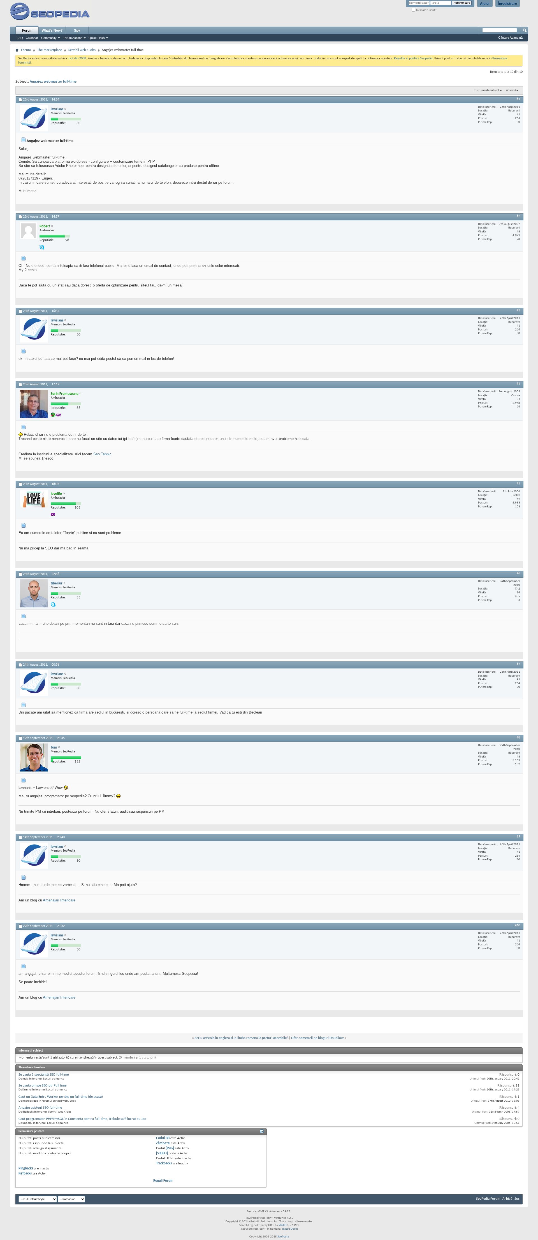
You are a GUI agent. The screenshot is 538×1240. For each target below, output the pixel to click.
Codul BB (163, 1138)
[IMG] (170, 1148)
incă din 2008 (77, 58)
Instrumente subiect (486, 90)
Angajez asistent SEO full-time (40, 1108)
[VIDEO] (162, 1153)
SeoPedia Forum (488, 1199)
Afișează (511, 90)
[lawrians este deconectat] (34, 118)
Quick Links (97, 37)
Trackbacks (164, 1163)
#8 (518, 737)
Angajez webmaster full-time (53, 82)
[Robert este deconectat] (28, 230)
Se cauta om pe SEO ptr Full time (42, 1085)
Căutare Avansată (510, 37)
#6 (518, 573)
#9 (518, 836)
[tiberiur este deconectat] (34, 593)
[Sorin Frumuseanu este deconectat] (34, 404)
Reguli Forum (163, 1181)
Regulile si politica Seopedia (413, 58)
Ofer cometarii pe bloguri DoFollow (317, 1038)
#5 (518, 483)
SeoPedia (283, 1236)
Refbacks (25, 1173)
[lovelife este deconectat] (34, 498)
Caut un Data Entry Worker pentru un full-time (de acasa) (60, 1097)
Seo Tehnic (102, 454)
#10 (517, 925)
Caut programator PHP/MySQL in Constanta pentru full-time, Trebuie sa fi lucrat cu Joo (82, 1119)
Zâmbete (163, 1143)
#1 (518, 99)
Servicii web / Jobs (82, 50)
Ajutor (485, 4)
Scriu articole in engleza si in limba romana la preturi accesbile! (241, 1038)
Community (49, 37)
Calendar (32, 37)
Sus (517, 1199)
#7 (518, 664)
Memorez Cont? (426, 9)
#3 (518, 310)
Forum (27, 30)
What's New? (52, 30)
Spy (77, 30)
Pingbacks (25, 1168)
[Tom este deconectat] (34, 757)
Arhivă (507, 1199)
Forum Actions (72, 37)
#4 (518, 384)
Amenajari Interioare (59, 900)
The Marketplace (49, 50)
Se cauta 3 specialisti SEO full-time (43, 1074)
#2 (518, 216)
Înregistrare (507, 4)
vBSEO (282, 1225)
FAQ (20, 37)
